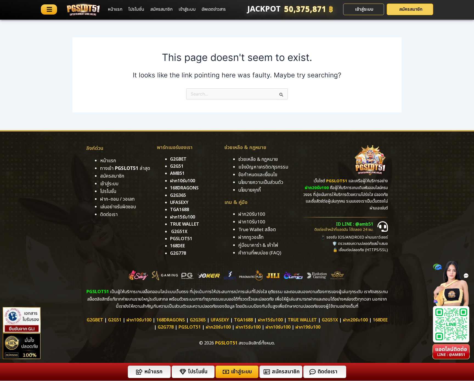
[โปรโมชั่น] (183, 372)
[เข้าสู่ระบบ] (226, 372)
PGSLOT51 (190, 327)
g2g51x (179, 231)
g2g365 (178, 195)
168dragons (184, 188)
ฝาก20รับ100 (355, 320)
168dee (380, 320)
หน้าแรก (115, 9)
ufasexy (179, 202)
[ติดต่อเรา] (312, 372)
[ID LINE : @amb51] (382, 226)
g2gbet (178, 159)
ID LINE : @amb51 (354, 224)
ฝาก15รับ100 (182, 217)
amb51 (177, 173)
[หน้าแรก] (139, 372)
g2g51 (177, 166)
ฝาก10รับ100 (182, 181)
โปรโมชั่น (136, 9)
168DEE (177, 246)
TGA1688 (243, 320)
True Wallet (184, 224)
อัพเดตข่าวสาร (214, 9)
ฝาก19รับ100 (307, 327)
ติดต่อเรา (109, 214)
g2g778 (178, 253)
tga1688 (179, 209)
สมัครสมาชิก (161, 9)
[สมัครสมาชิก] (267, 372)
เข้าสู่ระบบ (187, 9)
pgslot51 (181, 239)
